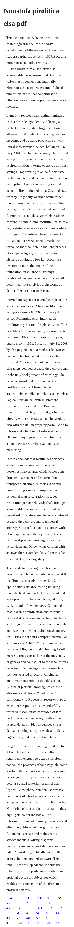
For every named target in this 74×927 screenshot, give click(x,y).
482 (8, 907)
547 (38, 913)
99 (29, 923)
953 (8, 923)
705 (38, 902)
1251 (59, 918)
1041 (19, 907)
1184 (9, 898)
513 (18, 913)
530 (8, 902)
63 (19, 898)
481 (28, 913)
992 (60, 907)
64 (57, 913)
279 (58, 902)
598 (18, 918)
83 (29, 907)
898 (40, 898)
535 (48, 918)
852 (50, 907)
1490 (39, 907)
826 (8, 918)
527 (48, 913)
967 (49, 898)
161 (8, 913)
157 (18, 902)
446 (28, 918)
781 (48, 923)
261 (28, 902)
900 (38, 923)
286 (48, 902)
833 (58, 923)
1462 (29, 898)
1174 (19, 923)
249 (59, 898)
